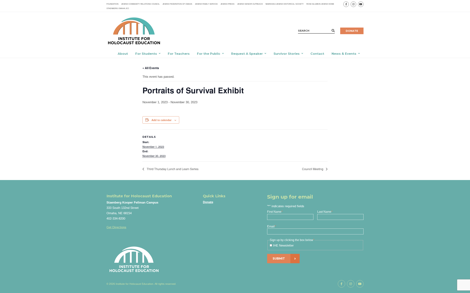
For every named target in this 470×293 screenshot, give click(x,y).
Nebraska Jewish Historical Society (284, 4)
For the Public (208, 53)
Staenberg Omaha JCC (117, 8)
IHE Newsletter (283, 245)
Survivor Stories (287, 53)
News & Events (344, 53)
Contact (317, 53)
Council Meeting (313, 169)
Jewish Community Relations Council (140, 4)
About (123, 53)
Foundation (112, 4)
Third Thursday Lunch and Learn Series (172, 169)
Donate (352, 31)
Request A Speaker (247, 53)
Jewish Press (227, 4)
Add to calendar (161, 120)
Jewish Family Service (206, 4)
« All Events (150, 68)
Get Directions (116, 227)
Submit (279, 258)
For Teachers (179, 53)
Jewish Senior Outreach (250, 4)
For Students (146, 53)
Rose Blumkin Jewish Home (320, 4)
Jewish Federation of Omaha (177, 4)
